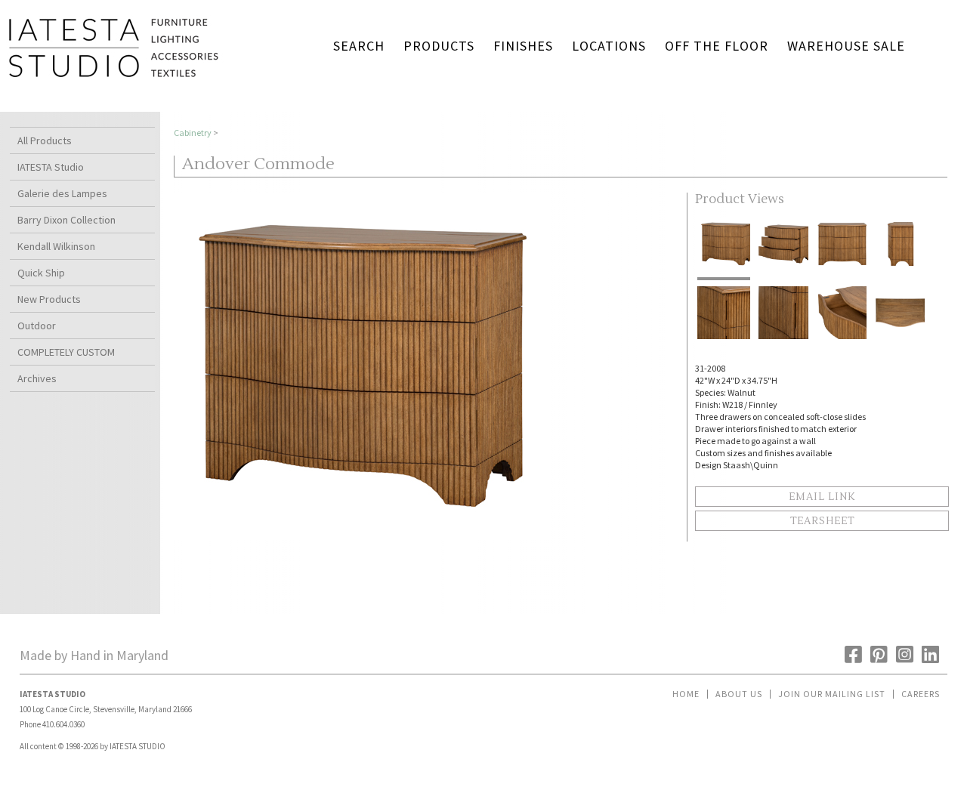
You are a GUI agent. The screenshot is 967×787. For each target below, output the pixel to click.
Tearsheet (822, 521)
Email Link (822, 497)
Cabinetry (193, 132)
